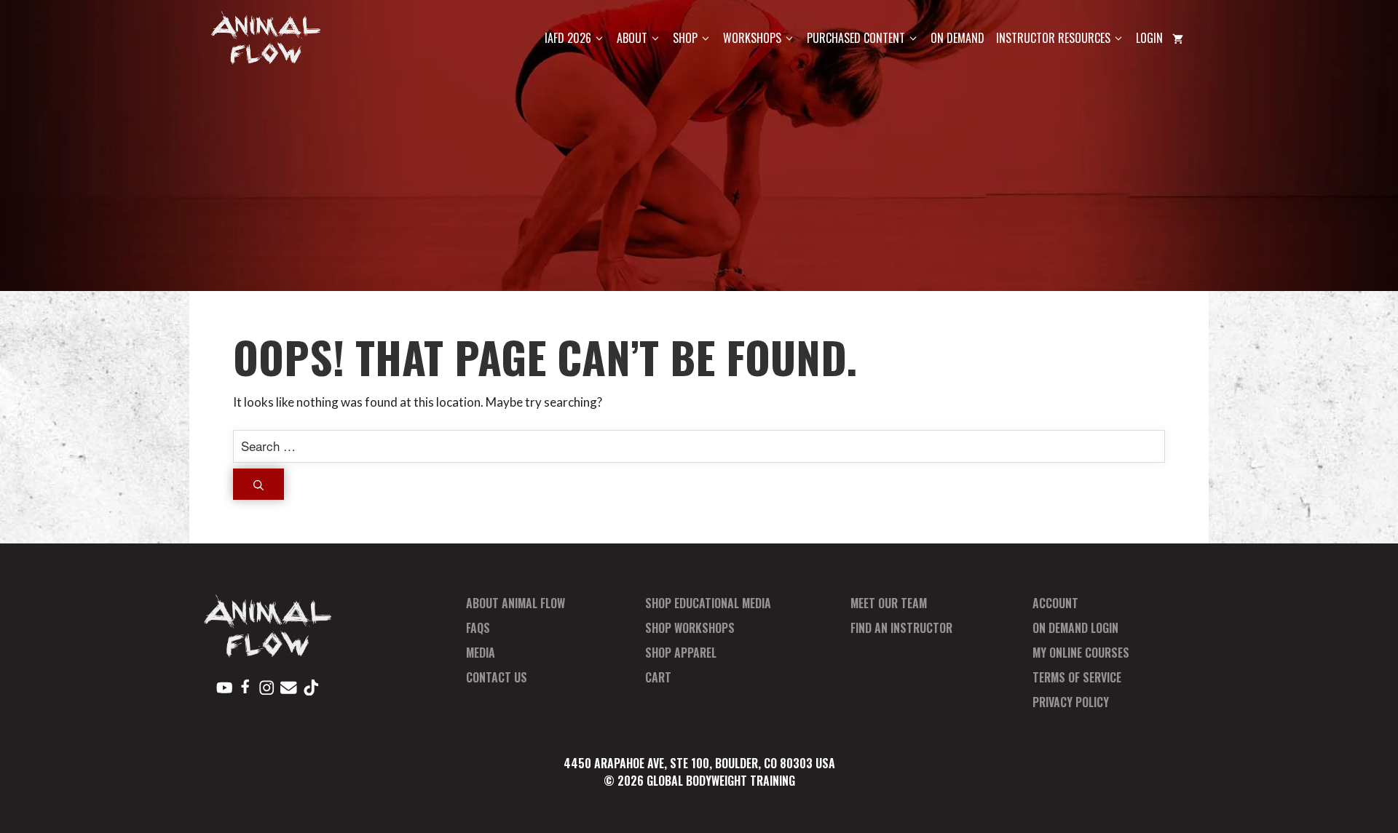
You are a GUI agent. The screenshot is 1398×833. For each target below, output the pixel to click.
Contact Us (496, 677)
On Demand (957, 38)
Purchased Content (856, 38)
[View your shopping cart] (1178, 38)
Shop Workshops (690, 628)
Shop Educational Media (708, 603)
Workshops (752, 38)
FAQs (478, 628)
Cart (658, 677)
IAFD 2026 (568, 38)
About (632, 38)
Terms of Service (1076, 677)
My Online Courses (1080, 652)
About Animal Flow (515, 603)
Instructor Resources (1053, 38)
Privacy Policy (1070, 702)
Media (480, 652)
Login (1149, 38)
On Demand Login (1075, 628)
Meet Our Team (888, 603)
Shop (685, 38)
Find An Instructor (901, 628)
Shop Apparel (680, 652)
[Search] (258, 484)
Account (1055, 603)
